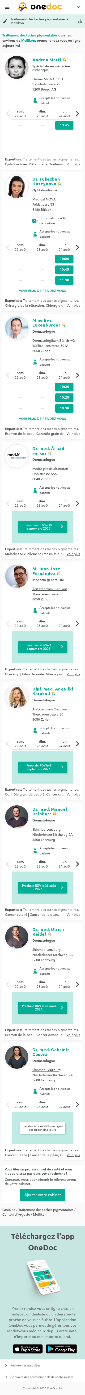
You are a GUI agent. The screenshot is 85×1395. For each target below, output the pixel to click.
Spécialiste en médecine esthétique (51, 68)
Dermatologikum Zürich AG (53, 341)
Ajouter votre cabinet (42, 1195)
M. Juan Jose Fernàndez (46, 571)
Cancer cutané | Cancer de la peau (31, 915)
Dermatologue (43, 331)
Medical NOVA (44, 199)
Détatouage (38, 164)
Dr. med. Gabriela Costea (51, 1052)
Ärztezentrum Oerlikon (49, 589)
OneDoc (8, 1210)
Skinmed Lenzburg (46, 829)
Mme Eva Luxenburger (46, 322)
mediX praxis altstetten (50, 469)
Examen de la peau (19, 434)
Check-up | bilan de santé (24, 674)
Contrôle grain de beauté (56, 434)
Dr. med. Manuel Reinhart (49, 811)
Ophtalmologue (44, 190)
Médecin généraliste (48, 580)
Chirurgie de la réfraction (24, 306)
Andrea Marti (46, 59)
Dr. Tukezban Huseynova (46, 181)
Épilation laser (16, 164)
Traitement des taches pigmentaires (50, 159)
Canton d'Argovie (16, 1214)
